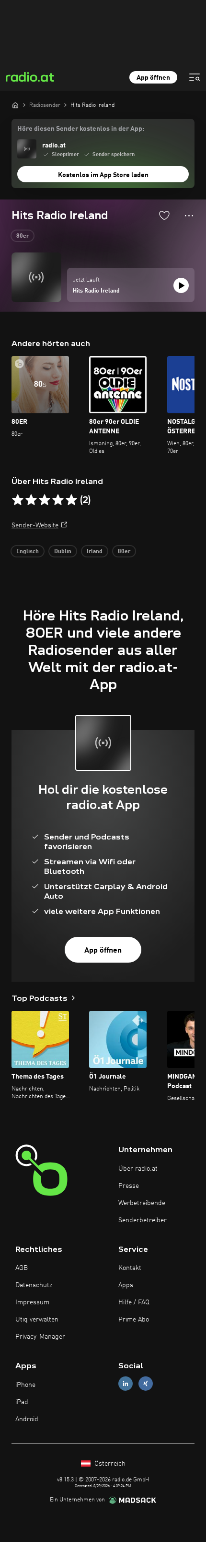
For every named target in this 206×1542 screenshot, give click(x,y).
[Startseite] (15, 105)
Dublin (62, 552)
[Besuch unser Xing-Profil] (145, 1384)
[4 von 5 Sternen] (58, 500)
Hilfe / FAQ (133, 1302)
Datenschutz (33, 1285)
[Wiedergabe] (181, 285)
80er (22, 236)
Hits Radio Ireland (96, 291)
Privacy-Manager (40, 1336)
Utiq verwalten (36, 1319)
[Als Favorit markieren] (164, 215)
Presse (128, 1186)
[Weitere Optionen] (189, 215)
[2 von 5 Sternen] (31, 500)
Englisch (27, 552)
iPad (21, 1402)
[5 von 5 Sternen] (71, 500)
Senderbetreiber (142, 1220)
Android (26, 1419)
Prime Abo (133, 1319)
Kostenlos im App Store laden (103, 175)
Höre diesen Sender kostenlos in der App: (80, 129)
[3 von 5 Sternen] (44, 500)
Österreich (109, 1463)
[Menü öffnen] (194, 77)
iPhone (25, 1385)
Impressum (32, 1302)
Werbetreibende (141, 1203)
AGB (21, 1268)
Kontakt (129, 1268)
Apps (125, 1285)
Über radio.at (138, 1168)
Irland (95, 552)
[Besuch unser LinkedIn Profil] (125, 1384)
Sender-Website (34, 525)
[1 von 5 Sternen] (17, 500)
